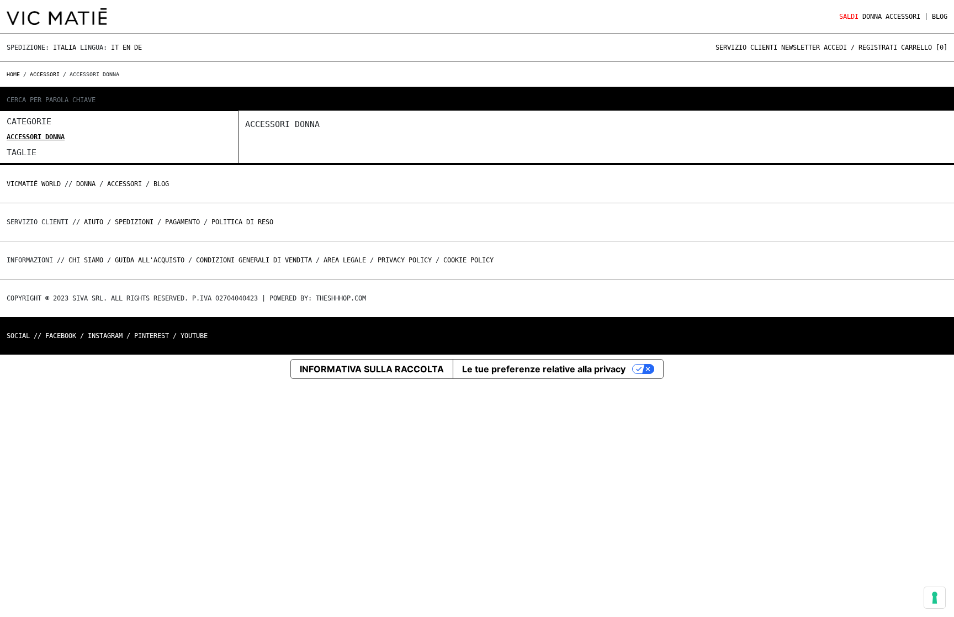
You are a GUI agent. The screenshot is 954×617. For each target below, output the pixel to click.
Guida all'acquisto (149, 260)
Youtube (194, 336)
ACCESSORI (903, 16)
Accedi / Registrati (860, 47)
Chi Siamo (85, 260)
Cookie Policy (468, 260)
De (138, 47)
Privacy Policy (405, 260)
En (126, 47)
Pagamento (182, 222)
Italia (64, 47)
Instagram (105, 336)
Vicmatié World (34, 184)
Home (15, 74)
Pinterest (151, 336)
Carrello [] (924, 47)
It (115, 47)
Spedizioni (134, 222)
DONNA (872, 16)
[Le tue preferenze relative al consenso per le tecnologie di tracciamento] (934, 597)
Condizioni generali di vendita (254, 260)
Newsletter (800, 47)
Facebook (60, 336)
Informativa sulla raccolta (372, 369)
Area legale (345, 260)
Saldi (848, 16)
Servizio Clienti (746, 47)
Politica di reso (242, 222)
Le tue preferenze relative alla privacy (544, 369)
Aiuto (93, 222)
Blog (939, 16)
